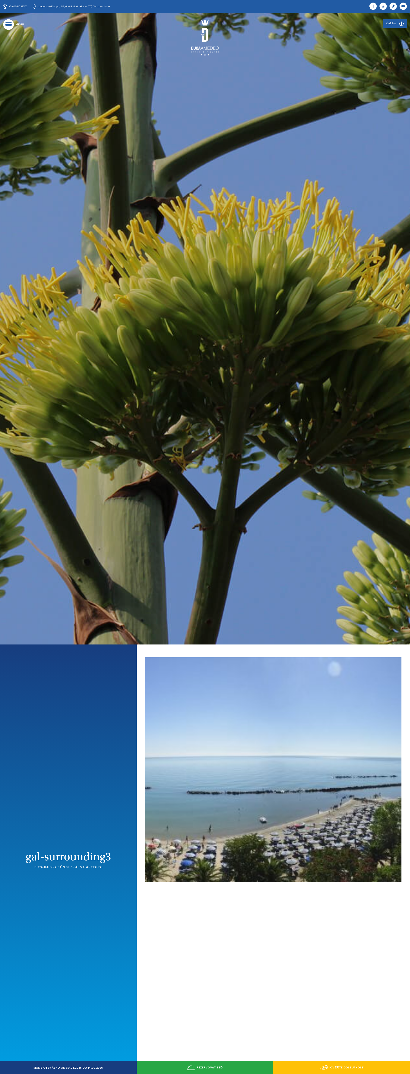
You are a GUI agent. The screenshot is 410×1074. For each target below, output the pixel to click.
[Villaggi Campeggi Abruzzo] (205, 37)
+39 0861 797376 (18, 6)
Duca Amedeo (45, 867)
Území (64, 867)
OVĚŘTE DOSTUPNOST (347, 1067)
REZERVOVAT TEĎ (210, 1067)
